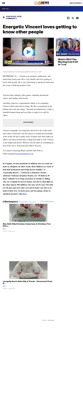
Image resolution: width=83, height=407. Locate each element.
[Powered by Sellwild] (51, 320)
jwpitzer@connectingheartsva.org (21, 153)
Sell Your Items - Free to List (27, 202)
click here (23, 193)
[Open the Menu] (3, 3)
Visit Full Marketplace (47, 201)
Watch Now (75, 3)
